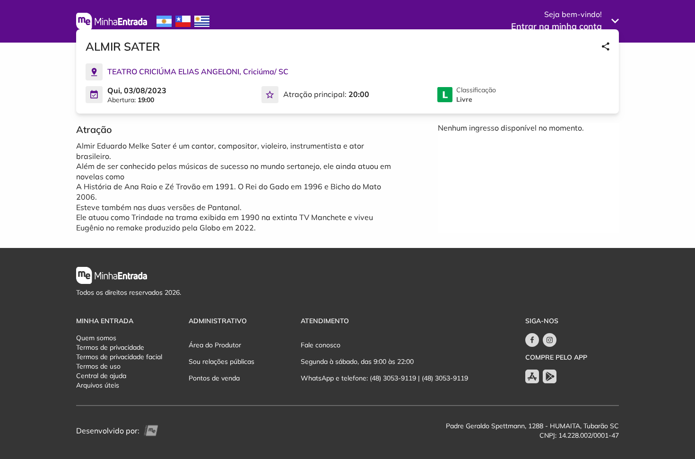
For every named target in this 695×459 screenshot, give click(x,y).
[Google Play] (549, 376)
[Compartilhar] (605, 46)
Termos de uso (98, 366)
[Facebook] (532, 340)
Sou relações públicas (221, 361)
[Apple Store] (532, 376)
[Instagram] (549, 340)
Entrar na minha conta (556, 26)
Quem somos (96, 338)
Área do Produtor (215, 345)
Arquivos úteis (97, 385)
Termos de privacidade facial (119, 357)
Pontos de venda (214, 378)
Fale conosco (320, 345)
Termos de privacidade (110, 347)
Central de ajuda (101, 375)
